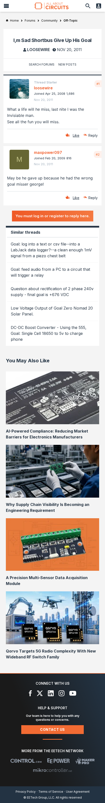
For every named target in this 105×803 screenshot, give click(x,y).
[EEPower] (58, 760)
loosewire (38, 49)
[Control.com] (26, 761)
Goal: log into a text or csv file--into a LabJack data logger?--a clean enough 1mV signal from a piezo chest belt (51, 250)
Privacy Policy (26, 791)
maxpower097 (48, 152)
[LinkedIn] (51, 693)
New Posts (67, 64)
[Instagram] (61, 693)
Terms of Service (50, 791)
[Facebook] (30, 693)
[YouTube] (72, 693)
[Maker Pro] (85, 760)
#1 (98, 84)
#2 (98, 154)
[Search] (87, 6)
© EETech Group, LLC (38, 797)
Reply (93, 135)
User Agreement (78, 791)
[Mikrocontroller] (52, 770)
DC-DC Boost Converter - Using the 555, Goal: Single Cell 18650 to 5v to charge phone (48, 333)
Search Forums (41, 64)
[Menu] (6, 6)
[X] (40, 693)
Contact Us (52, 729)
